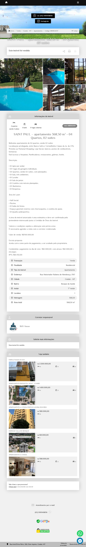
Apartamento (38, 31)
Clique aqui (12, 487)
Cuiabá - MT (27, 31)
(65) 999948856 (46, 16)
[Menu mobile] (6, 3)
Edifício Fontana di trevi (17, 360)
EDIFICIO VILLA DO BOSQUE (19, 431)
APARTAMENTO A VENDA (18, 455)
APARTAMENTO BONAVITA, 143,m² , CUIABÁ (24, 383)
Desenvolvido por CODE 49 (77, 544)
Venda (19, 31)
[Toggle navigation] (78, 3)
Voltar (75, 31)
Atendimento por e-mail (45, 505)
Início (12, 31)
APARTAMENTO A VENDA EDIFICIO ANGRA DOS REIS (28, 407)
